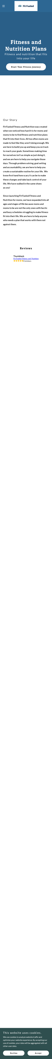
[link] (26, 6)
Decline (14, 1053)
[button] (4, 6)
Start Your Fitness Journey (26, 67)
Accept (38, 1053)
